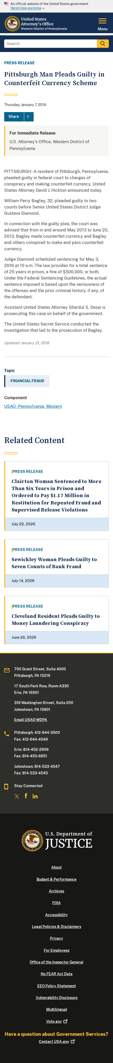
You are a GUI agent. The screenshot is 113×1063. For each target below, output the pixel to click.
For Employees (56, 950)
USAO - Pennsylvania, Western (33, 406)
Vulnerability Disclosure (57, 998)
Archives (56, 891)
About (56, 867)
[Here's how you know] (56, 6)
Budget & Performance (56, 879)
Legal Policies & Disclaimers (56, 927)
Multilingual (56, 1009)
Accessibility (56, 915)
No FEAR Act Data (57, 974)
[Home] (36, 30)
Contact (54, 1041)
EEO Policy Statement (56, 986)
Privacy (56, 938)
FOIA (56, 903)
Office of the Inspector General (56, 962)
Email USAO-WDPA (30, 720)
